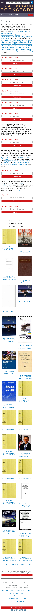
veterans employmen (19, 164)
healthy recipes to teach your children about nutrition (16, 45)
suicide (27, 31)
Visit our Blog (17, 607)
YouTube (20, 610)
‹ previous (14, 217)
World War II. (19, 190)
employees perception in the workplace (17, 161)
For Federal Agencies (17, 599)
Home (2, 18)
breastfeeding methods (15, 42)
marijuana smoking (7, 35)
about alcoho (14, 31)
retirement (5, 157)
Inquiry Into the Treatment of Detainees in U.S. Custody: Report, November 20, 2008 (9, 277)
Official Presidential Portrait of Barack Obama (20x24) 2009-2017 (25, 455)
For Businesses (17, 596)
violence (17, 35)
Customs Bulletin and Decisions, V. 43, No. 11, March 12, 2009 (25, 535)
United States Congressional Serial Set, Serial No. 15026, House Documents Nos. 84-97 (25, 400)
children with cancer (8, 49)
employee (5, 163)
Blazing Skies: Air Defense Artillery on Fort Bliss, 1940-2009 (25, 251)
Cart (30, 15)
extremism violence (7, 37)
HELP (16, 15)
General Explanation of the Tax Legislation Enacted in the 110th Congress (25, 505)
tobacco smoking (6, 33)
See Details (17, 575)
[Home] (17, 11)
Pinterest (22, 610)
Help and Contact (24, 590)
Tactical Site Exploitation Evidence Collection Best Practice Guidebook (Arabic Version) (25, 301)
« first (5, 217)
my (6, 15)
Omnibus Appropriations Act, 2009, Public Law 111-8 (8, 311)
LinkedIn (25, 610)
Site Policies (7, 590)
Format (7, 221)
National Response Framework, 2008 (9, 372)
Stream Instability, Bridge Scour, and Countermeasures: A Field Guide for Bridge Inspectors (25, 347)
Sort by (11, 223)
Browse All (8, 18)
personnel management (21, 163)
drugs (22, 31)
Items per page (14, 226)
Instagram (17, 610)
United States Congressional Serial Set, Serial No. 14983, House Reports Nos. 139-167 (8, 558)
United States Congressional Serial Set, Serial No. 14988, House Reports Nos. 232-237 (25, 558)
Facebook (12, 610)
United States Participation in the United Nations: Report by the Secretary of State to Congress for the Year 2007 (8, 406)
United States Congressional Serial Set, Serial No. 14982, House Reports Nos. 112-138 (8, 429)
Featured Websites (17, 601)
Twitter (14, 610)
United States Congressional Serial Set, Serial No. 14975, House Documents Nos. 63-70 (8, 478)
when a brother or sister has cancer (17, 47)
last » (30, 217)
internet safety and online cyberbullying (16, 37)
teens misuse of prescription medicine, (19, 51)
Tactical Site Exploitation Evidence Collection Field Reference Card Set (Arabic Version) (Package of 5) (9, 340)
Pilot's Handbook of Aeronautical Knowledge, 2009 (8, 531)
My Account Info (17, 593)
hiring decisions (6, 164)
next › (23, 217)
